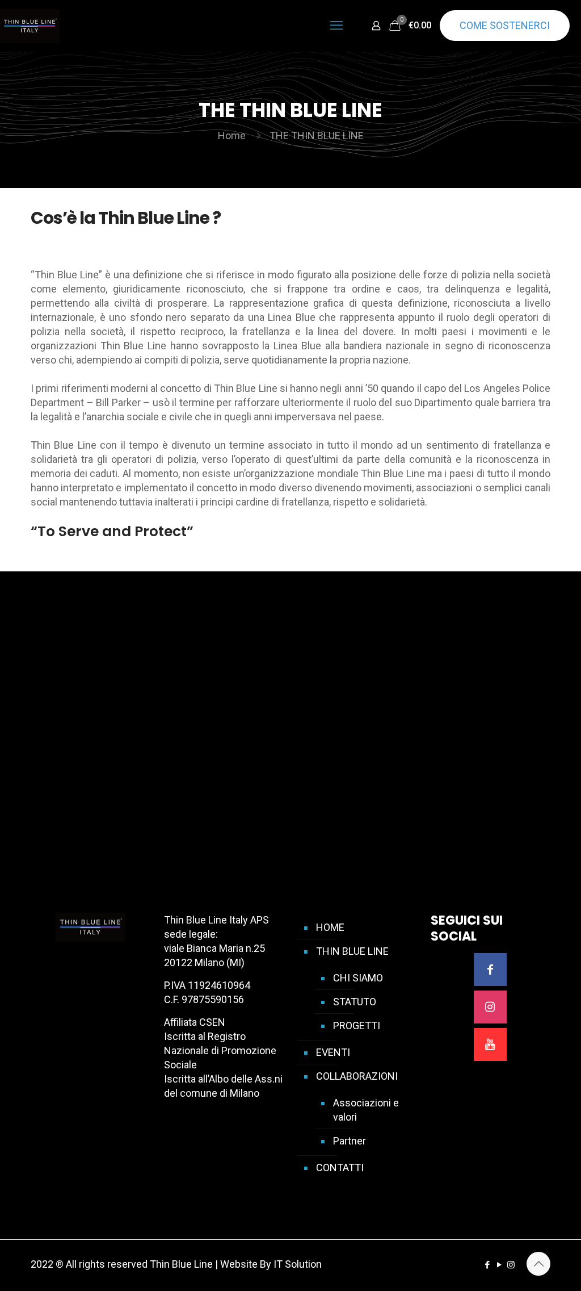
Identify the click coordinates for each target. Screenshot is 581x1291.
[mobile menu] (336, 25)
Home (232, 135)
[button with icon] (490, 969)
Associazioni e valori (366, 1110)
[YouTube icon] (499, 1265)
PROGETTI (356, 1025)
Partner (349, 1141)
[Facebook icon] (487, 1265)
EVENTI (333, 1052)
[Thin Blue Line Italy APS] (30, 25)
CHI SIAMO (358, 978)
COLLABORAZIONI (357, 1076)
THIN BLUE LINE (352, 951)
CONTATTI (340, 1167)
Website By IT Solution (271, 1264)
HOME (330, 927)
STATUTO (354, 1002)
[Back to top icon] (538, 1264)
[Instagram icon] (511, 1265)
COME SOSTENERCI (505, 25)
